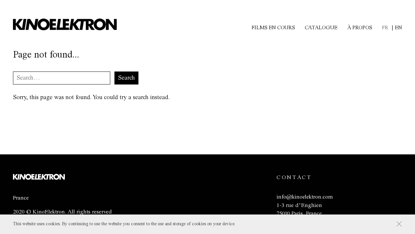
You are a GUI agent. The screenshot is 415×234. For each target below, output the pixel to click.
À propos (359, 28)
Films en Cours (273, 28)
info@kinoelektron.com (305, 197)
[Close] (399, 224)
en (398, 28)
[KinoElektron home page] (39, 178)
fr (385, 28)
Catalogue (321, 28)
